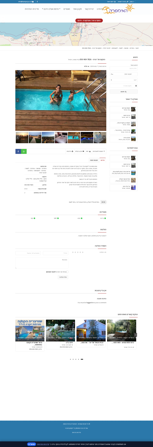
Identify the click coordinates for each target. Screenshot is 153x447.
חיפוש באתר (134, 65)
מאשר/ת (31, 444)
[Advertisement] (76, 393)
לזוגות (121, 48)
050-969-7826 (28, 185)
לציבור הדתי (106, 48)
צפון (45, 179)
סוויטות (126, 48)
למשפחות (115, 48)
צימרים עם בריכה (81, 202)
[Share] (18, 151)
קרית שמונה (42, 181)
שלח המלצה (63, 277)
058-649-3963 (33, 349)
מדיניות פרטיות (76, 432)
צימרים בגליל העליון (93, 202)
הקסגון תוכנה (69, 428)
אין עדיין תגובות (100, 290)
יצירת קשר (89, 9)
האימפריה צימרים (72, 424)
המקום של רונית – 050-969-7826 (92, 48)
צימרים (132, 48)
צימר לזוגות (72, 202)
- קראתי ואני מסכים (56, 272)
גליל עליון (39, 179)
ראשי (137, 48)
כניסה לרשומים (122, 2)
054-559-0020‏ (64, 347)
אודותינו (100, 9)
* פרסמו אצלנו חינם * (51, 9)
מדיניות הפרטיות (32, 9)
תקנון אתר (77, 9)
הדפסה (69, 151)
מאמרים (67, 9)
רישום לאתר (110, 2)
